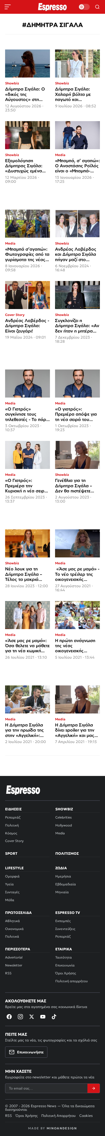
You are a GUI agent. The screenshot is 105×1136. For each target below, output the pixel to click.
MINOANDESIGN (62, 1128)
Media (60, 833)
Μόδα (9, 900)
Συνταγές (12, 892)
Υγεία (9, 884)
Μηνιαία (62, 892)
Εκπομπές (63, 921)
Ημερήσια (63, 876)
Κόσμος (11, 833)
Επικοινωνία (65, 965)
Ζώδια (61, 868)
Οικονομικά (14, 929)
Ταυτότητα (63, 957)
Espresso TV (67, 912)
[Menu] (7, 6)
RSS (8, 973)
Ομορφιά (12, 876)
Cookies (86, 1115)
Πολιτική (12, 825)
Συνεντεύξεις (65, 929)
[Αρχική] (23, 790)
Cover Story (14, 841)
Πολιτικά (12, 936)
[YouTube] (43, 1017)
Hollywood (63, 825)
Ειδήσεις (13, 809)
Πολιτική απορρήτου (71, 981)
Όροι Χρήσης (65, 973)
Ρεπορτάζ (12, 817)
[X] (32, 1017)
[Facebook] (9, 1017)
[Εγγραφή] (93, 1088)
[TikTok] (54, 1017)
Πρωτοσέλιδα (18, 912)
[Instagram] (20, 1017)
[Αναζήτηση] (97, 6)
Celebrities (63, 817)
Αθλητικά (12, 921)
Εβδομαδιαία (65, 884)
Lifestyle (14, 868)
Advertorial (13, 957)
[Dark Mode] (84, 7)
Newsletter (13, 965)
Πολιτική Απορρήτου (58, 1115)
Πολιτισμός (67, 853)
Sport (11, 853)
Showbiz (64, 809)
